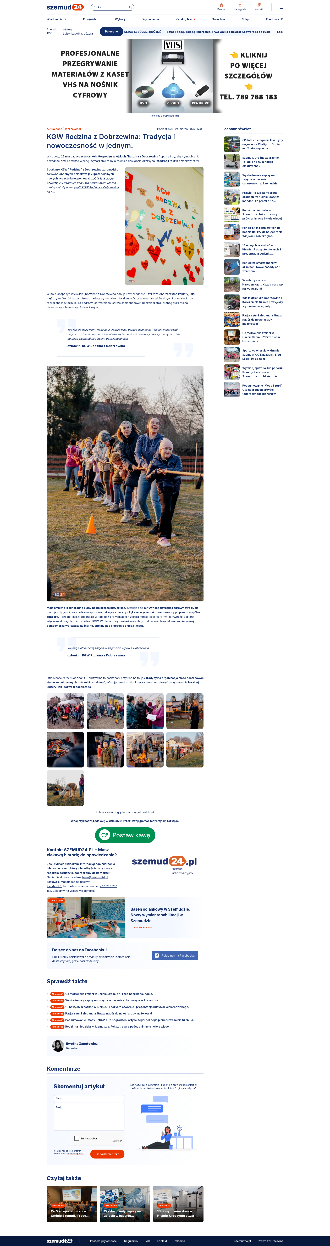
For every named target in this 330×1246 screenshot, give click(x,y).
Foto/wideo (90, 19)
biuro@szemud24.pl (95, 877)
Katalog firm (184, 19)
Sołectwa (218, 19)
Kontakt (162, 1241)
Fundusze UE (274, 19)
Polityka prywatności (103, 1241)
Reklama (179, 1241)
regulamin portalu (75, 1153)
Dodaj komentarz (107, 1154)
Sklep (245, 19)
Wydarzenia (150, 19)
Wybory (120, 19)
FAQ (147, 1241)
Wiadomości (55, 19)
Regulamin (131, 1241)
